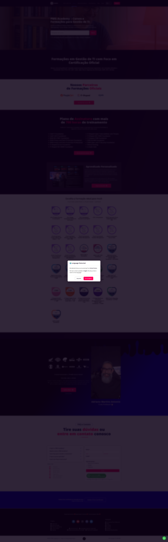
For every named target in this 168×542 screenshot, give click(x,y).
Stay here (79, 278)
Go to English (88, 278)
